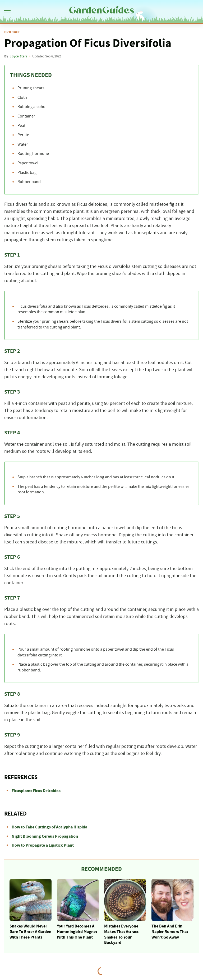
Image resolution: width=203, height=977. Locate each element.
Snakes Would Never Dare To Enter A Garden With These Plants (30, 932)
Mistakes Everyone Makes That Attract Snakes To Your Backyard (121, 934)
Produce (12, 32)
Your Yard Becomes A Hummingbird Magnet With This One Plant (77, 932)
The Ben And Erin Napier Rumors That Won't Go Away (169, 932)
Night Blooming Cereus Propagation (45, 836)
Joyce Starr (18, 56)
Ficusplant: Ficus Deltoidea (36, 790)
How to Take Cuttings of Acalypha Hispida (49, 827)
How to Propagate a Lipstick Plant (43, 845)
